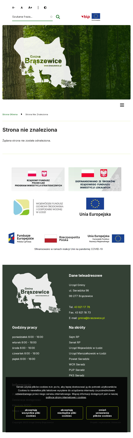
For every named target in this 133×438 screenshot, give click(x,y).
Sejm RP (74, 337)
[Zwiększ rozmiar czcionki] (30, 7)
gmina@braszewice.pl (91, 318)
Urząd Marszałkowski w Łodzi (87, 353)
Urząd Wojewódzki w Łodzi (85, 348)
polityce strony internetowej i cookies (66, 397)
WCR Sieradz (77, 364)
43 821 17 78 (82, 307)
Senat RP (74, 342)
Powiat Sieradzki (79, 359)
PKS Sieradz (76, 375)
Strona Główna (10, 114)
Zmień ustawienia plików (102, 412)
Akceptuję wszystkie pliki (31, 412)
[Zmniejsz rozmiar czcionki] (13, 7)
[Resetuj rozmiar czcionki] (22, 7)
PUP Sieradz (77, 370)
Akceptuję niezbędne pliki (66, 412)
